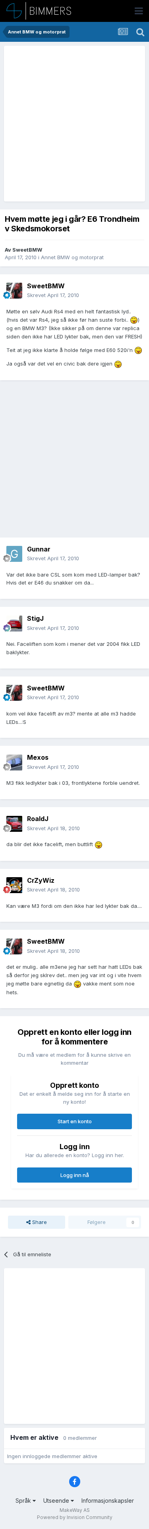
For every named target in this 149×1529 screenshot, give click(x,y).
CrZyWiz (40, 880)
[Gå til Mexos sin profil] (14, 762)
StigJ (35, 618)
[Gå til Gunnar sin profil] (14, 554)
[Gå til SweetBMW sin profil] (14, 291)
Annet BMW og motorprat (72, 257)
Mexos (37, 757)
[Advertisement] (74, 123)
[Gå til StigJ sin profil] (14, 624)
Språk (24, 1500)
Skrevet (53, 295)
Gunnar (38, 549)
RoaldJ (37, 819)
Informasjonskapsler (107, 1500)
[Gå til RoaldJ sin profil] (14, 824)
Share (39, 1222)
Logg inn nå (74, 1175)
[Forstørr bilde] (134, 320)
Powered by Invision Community (74, 1517)
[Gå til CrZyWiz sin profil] (14, 885)
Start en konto (75, 1121)
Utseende (57, 1500)
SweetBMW (27, 249)
